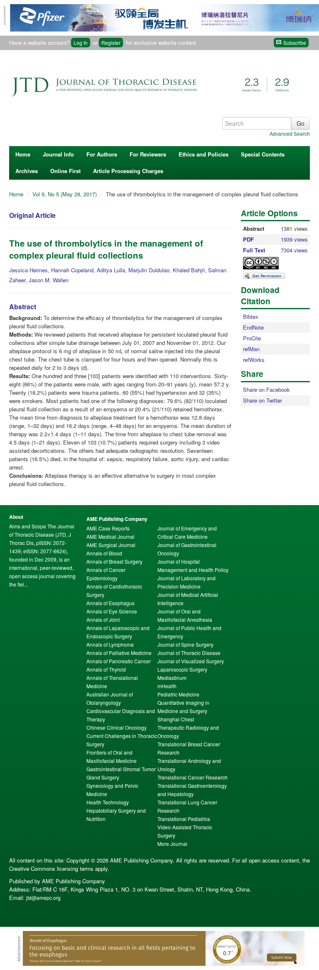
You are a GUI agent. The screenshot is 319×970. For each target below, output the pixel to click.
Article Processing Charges (128, 171)
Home (22, 154)
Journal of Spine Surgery (185, 644)
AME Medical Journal (110, 536)
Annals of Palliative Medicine (119, 652)
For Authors (101, 154)
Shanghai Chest (175, 719)
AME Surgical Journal (110, 544)
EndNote (253, 327)
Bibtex (250, 316)
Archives (26, 171)
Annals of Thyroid (106, 669)
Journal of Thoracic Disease (189, 652)
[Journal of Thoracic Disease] (154, 81)
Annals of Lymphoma (110, 644)
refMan (251, 349)
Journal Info (58, 154)
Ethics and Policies (203, 154)
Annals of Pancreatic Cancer (118, 661)
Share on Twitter (262, 400)
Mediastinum (171, 677)
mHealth (167, 685)
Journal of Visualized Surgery (190, 661)
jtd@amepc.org (43, 897)
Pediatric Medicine (178, 694)
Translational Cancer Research (192, 777)
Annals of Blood (104, 553)
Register (110, 42)
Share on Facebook (266, 389)
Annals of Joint (103, 619)
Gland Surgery (102, 777)
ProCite (252, 338)
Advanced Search (290, 133)
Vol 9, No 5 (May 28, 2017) (65, 194)
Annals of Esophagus (110, 602)
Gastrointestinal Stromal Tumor (121, 768)
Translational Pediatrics (183, 818)
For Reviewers (148, 154)
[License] (268, 263)
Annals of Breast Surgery (114, 561)
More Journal (172, 843)
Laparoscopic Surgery (182, 669)
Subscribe (294, 42)
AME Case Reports (108, 528)
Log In (81, 42)
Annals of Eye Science (111, 611)
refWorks (254, 360)
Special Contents (263, 154)
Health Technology (107, 802)
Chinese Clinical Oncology (116, 727)
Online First (65, 171)
